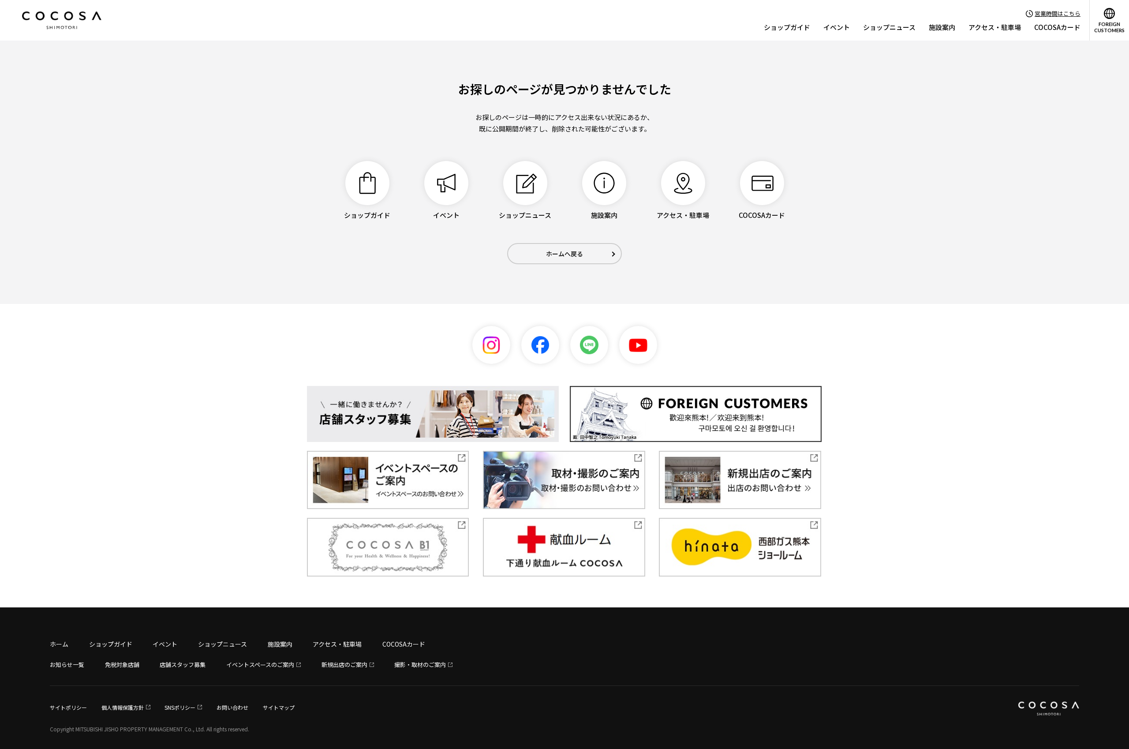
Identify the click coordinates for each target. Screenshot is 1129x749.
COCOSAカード (1057, 27)
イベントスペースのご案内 (260, 664)
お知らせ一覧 (67, 664)
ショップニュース (889, 27)
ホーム (59, 644)
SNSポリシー (179, 707)
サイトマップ (279, 707)
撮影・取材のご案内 (420, 664)
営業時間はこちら (1057, 13)
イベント (836, 27)
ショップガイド (787, 27)
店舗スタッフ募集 (183, 664)
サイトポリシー (68, 707)
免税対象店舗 (122, 664)
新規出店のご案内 (344, 664)
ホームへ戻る (564, 253)
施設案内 (942, 27)
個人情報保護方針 (122, 707)
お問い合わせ (232, 707)
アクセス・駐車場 (994, 27)
